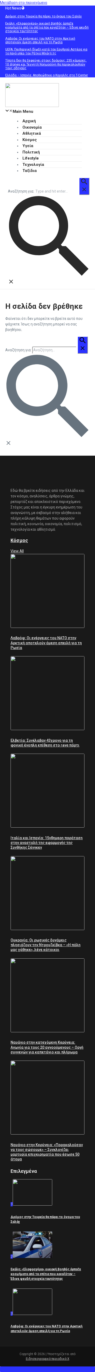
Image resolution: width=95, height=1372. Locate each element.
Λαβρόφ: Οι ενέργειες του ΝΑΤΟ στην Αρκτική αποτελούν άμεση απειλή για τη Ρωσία (46, 643)
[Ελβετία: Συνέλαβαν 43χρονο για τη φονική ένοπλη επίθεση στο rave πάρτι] (47, 729)
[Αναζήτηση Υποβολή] (84, 186)
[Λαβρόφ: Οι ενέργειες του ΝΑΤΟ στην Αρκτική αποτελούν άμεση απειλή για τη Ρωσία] (47, 626)
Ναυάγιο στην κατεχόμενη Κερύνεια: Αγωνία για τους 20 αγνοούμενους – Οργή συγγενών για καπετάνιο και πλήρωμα (47, 1047)
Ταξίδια (29, 170)
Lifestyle (30, 158)
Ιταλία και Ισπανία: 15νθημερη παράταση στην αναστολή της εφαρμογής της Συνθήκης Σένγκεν (47, 843)
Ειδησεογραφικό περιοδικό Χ (47, 1359)
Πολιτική (31, 152)
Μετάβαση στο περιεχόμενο (23, 3)
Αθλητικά (31, 133)
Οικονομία (32, 127)
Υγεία (27, 145)
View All (17, 551)
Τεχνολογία (33, 164)
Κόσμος (29, 139)
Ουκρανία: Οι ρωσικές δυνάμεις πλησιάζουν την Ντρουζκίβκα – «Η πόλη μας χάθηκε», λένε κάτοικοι (45, 945)
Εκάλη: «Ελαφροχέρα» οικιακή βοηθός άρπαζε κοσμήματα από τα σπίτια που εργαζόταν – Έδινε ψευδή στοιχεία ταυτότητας (46, 1274)
